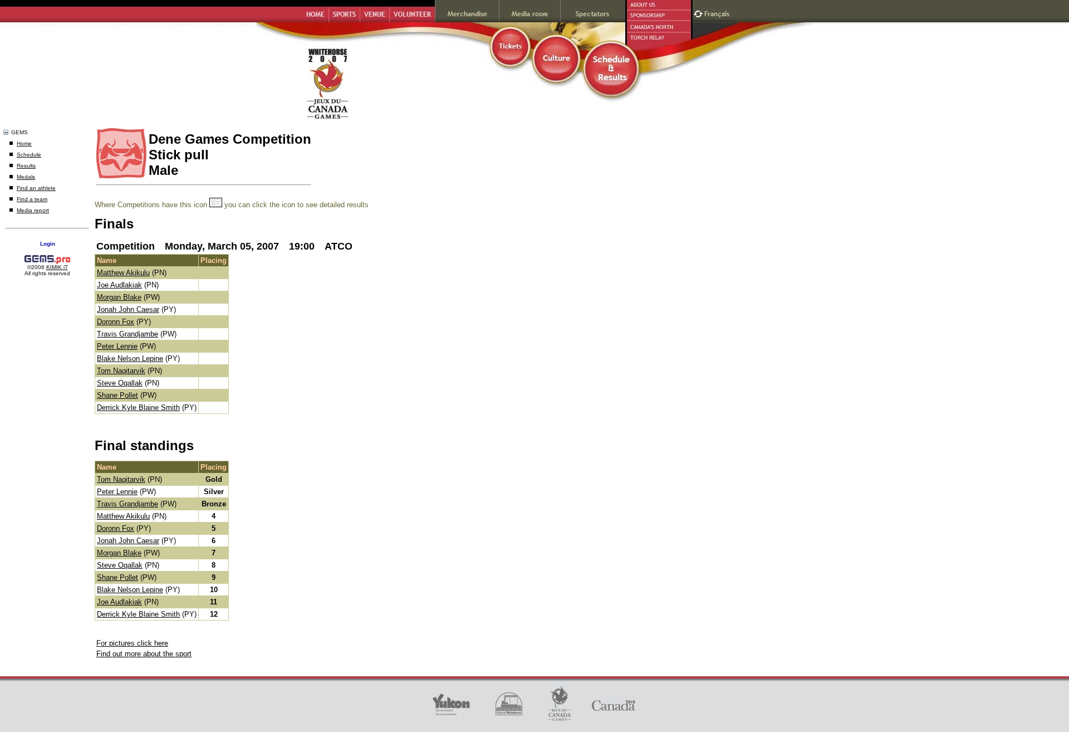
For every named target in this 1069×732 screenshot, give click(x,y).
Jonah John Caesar (128, 309)
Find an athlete (36, 188)
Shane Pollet (117, 395)
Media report (33, 210)
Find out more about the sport (144, 654)
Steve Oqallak (120, 383)
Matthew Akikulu (123, 273)
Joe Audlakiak (119, 285)
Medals (26, 177)
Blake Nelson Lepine (130, 358)
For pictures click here (132, 643)
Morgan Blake (119, 297)
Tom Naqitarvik (121, 371)
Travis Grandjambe (127, 334)
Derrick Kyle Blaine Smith (138, 407)
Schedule (29, 155)
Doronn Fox (115, 322)
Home (24, 143)
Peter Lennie (117, 346)
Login (47, 244)
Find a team (32, 199)
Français (718, 12)
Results (26, 166)
